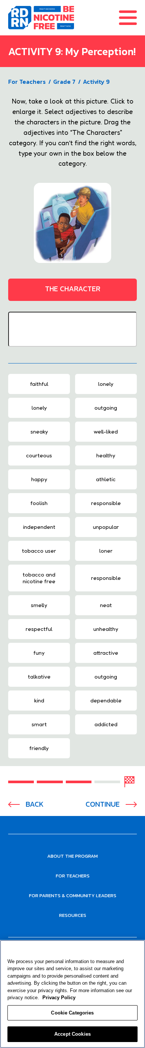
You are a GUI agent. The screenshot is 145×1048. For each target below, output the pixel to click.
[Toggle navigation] (132, 17)
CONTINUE (103, 804)
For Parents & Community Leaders (72, 895)
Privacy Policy (58, 997)
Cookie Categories (72, 1013)
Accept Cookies (72, 1034)
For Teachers (27, 81)
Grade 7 (64, 81)
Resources (72, 915)
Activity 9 (96, 81)
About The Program (72, 856)
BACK (35, 804)
